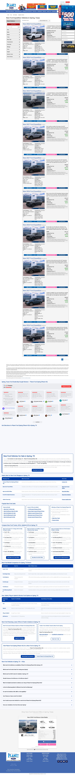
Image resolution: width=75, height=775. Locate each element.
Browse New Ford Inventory (27, 656)
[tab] (13, 30)
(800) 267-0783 (63, 756)
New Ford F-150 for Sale (9, 509)
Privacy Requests (17, 769)
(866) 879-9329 (66, 4)
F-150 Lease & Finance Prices (34, 509)
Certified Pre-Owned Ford (57, 634)
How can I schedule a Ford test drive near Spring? (14, 704)
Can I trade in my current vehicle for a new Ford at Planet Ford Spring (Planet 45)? (22, 700)
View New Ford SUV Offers (37, 557)
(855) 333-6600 (64, 759)
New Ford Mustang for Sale (10, 515)
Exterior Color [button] (10, 54)
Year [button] (8, 29)
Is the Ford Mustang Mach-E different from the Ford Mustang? (17, 687)
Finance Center (55, 520)
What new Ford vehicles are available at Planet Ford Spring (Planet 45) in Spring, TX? (23, 665)
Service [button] (44, 11)
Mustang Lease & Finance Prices (35, 515)
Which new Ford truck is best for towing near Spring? (15, 669)
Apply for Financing (19, 638)
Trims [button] (8, 37)
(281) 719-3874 (64, 757)
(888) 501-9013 (66, 5)
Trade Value (41, 87)
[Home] (7, 11)
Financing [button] (40, 11)
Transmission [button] (10, 41)
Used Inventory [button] (18, 11)
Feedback (54, 11)
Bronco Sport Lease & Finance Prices (36, 511)
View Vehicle (43, 744)
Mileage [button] (8, 46)
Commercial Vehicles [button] (27, 11)
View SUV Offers (65, 491)
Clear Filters (13, 24)
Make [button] (8, 32)
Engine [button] (8, 51)
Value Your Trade (56, 518)
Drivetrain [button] (9, 44)
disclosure (37, 746)
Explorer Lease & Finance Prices (35, 513)
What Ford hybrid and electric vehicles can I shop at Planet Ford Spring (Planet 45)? (22, 682)
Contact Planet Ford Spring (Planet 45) (45, 656)
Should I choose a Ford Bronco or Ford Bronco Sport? (15, 678)
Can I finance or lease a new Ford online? (12, 696)
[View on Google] (18, 402)
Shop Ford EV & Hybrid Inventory (62, 557)
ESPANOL (67, 2)
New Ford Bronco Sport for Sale (11, 511)
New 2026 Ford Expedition (34, 24)
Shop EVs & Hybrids (66, 494)
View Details (63, 87)
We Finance (30, 87)
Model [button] (8, 34)
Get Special (47, 741)
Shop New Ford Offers (37, 470)
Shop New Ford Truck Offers (13, 557)
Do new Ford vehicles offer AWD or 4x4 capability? (14, 691)
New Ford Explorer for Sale (9, 513)
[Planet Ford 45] (11, 6)
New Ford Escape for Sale (9, 517)
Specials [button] (34, 11)
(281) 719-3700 (29, 735)
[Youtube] (64, 761)
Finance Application (66, 499)
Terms (8, 769)
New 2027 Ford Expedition (34, 124)
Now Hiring (62, 2)
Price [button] (8, 49)
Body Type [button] (9, 39)
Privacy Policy (12, 769)
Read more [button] (20, 397)
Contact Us (64, 482)
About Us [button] (49, 11)
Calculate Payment (51, 87)
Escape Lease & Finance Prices (35, 517)
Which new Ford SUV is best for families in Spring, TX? (15, 673)
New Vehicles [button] (11, 11)
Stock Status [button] (10, 56)
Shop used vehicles (43, 634)
